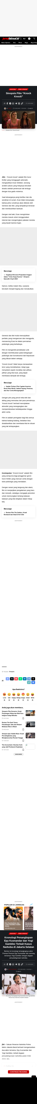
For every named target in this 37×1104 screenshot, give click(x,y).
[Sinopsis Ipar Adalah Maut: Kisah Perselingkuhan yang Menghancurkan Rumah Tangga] (30, 735)
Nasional (13, 89)
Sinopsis (11, 671)
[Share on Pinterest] (10, 103)
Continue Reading (18, 1072)
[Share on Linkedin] (25, 678)
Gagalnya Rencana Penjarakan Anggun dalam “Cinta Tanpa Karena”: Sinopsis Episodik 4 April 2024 (18, 277)
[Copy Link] (22, 103)
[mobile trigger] (33, 38)
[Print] (33, 682)
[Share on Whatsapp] (13, 103)
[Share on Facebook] (7, 103)
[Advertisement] (18, 18)
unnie (9, 108)
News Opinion (22, 89)
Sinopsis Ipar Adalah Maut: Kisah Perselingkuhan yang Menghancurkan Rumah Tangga (13, 736)
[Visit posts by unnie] (5, 108)
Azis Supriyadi (13, 969)
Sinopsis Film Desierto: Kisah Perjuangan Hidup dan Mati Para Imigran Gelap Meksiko (12, 713)
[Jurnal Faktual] (10, 38)
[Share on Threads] (19, 103)
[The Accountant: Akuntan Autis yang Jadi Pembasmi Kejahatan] (30, 746)
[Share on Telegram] (16, 103)
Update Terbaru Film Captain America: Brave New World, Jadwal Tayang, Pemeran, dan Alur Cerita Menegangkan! (18, 388)
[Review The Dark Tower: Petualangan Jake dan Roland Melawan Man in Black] (30, 724)
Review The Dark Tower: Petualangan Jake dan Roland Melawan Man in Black (12, 724)
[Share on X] (12, 678)
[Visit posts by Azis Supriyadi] (5, 969)
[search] (20, 38)
